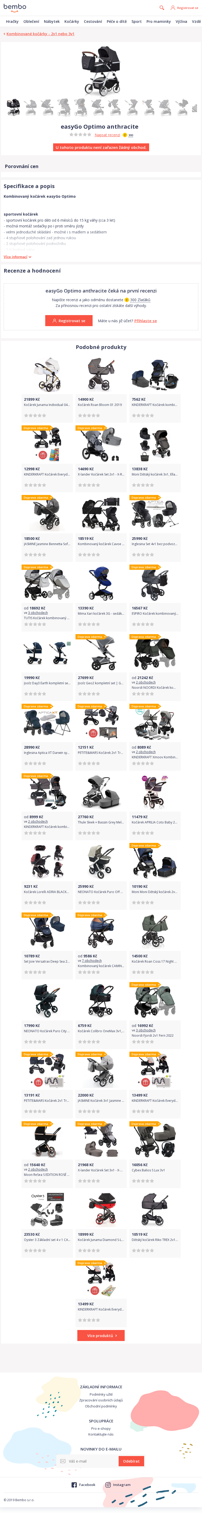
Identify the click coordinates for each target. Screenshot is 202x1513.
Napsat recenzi (107, 134)
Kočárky (71, 21)
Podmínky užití (101, 1394)
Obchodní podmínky (101, 1406)
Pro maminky (159, 21)
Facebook (87, 1484)
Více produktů (100, 1335)
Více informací (15, 257)
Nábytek (52, 21)
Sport (137, 21)
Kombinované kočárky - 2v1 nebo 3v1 (40, 33)
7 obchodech (92, 960)
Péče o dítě (117, 21)
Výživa (181, 21)
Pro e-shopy (101, 1428)
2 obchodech (146, 682)
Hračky (12, 21)
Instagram (121, 1484)
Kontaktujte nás (101, 1434)
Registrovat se (187, 8)
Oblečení (31, 21)
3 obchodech (38, 613)
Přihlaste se (145, 320)
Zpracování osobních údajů (101, 1400)
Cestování (93, 21)
